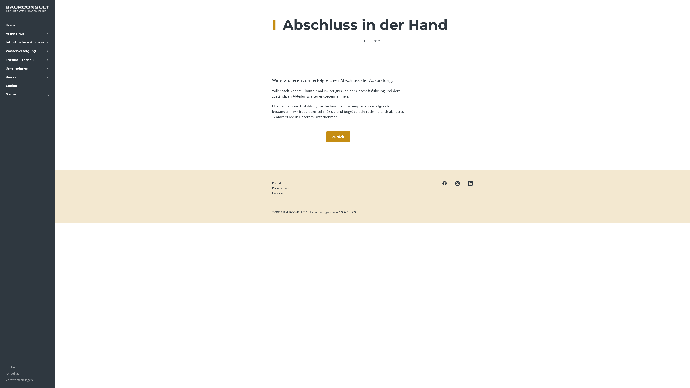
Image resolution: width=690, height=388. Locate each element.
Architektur (15, 34)
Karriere (12, 77)
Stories (11, 85)
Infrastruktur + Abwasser (26, 42)
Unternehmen (17, 68)
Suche (11, 94)
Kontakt (277, 183)
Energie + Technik (20, 60)
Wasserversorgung (21, 51)
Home (10, 25)
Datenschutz (280, 188)
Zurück (338, 137)
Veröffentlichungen (19, 380)
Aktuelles (12, 373)
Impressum (280, 193)
